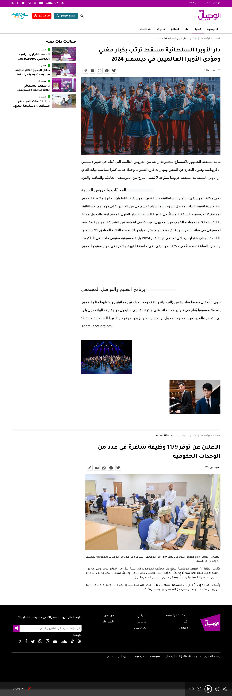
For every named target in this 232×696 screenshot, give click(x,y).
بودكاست (145, 29)
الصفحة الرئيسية (210, 39)
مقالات (183, 628)
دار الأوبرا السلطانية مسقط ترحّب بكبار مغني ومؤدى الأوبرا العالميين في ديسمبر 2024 (168, 39)
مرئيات (161, 29)
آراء (187, 29)
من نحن (216, 3)
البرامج (175, 29)
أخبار (185, 621)
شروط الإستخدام (118, 656)
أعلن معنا (194, 3)
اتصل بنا (206, 3)
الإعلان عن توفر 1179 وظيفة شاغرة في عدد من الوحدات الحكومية (169, 436)
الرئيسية (212, 29)
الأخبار (197, 29)
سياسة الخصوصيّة (147, 656)
